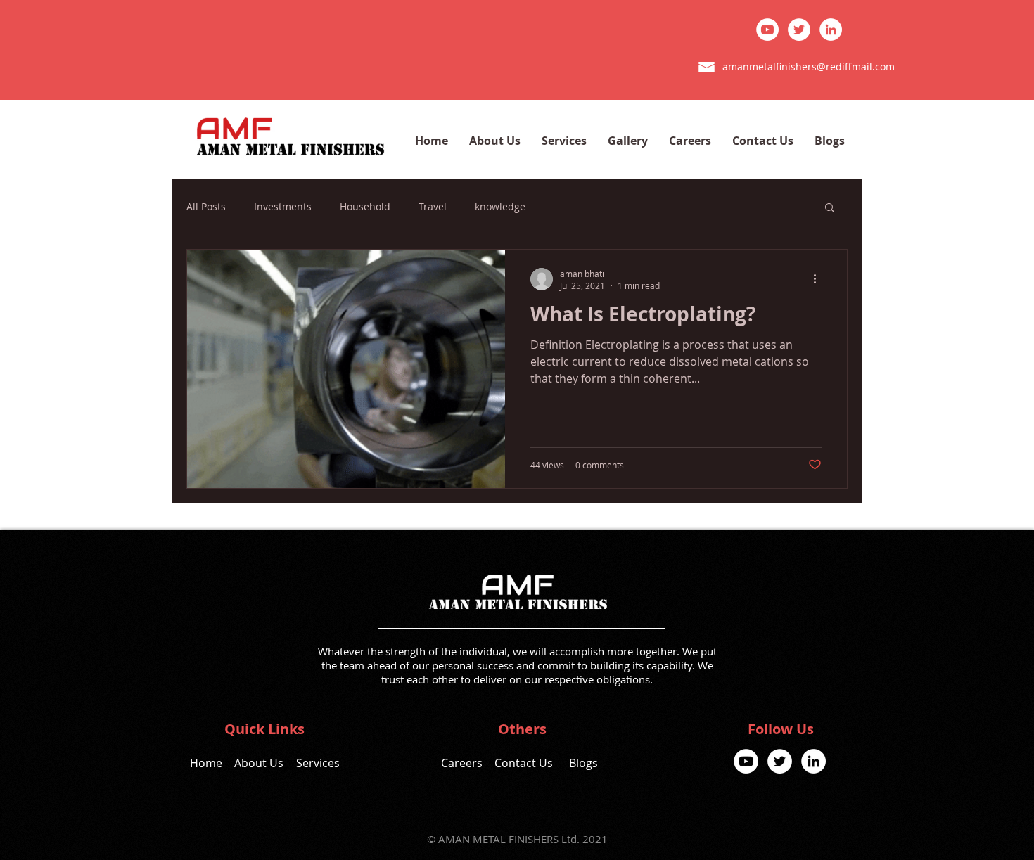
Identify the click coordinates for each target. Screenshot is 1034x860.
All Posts (206, 206)
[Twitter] (799, 29)
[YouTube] (767, 29)
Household (365, 206)
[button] (829, 208)
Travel (433, 206)
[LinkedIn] (830, 29)
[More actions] (819, 279)
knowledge (500, 206)
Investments (283, 206)
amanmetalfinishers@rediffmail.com (808, 66)
